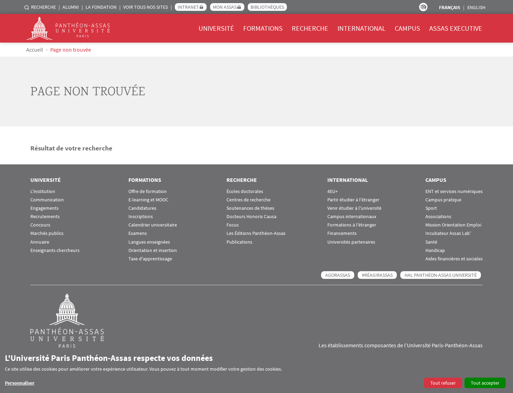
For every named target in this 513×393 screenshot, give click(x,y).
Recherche (43, 7)
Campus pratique (443, 200)
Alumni (70, 7)
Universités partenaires (351, 242)
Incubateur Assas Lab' (448, 233)
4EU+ (332, 191)
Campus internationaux (351, 217)
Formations (263, 28)
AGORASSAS (337, 275)
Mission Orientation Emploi (453, 225)
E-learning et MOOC (148, 200)
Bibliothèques (267, 7)
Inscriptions (140, 217)
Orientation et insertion (152, 250)
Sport (431, 208)
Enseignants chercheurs (55, 250)
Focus (232, 225)
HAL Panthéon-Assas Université (440, 275)
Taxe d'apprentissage (150, 259)
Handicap (435, 250)
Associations (438, 217)
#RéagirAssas (377, 275)
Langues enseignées (149, 242)
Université (216, 28)
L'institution (42, 191)
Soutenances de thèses (250, 208)
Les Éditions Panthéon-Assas (255, 233)
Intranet (188, 7)
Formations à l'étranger (351, 225)
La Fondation (101, 7)
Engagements (44, 208)
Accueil (34, 49)
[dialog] (256, 370)
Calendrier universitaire (152, 225)
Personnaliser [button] (20, 383)
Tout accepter (485, 383)
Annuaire (39, 242)
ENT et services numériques (454, 191)
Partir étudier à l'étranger (353, 200)
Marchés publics (47, 233)
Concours (40, 225)
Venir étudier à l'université (354, 208)
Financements (342, 233)
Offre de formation (147, 191)
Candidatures (142, 208)
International (361, 28)
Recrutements (45, 217)
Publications (239, 242)
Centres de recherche (248, 200)
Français (449, 7)
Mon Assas (225, 7)
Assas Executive (455, 28)
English (476, 7)
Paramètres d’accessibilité (423, 7)
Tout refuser (443, 383)
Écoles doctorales (244, 191)
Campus (407, 28)
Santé (431, 242)
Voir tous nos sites (145, 7)
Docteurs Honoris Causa (251, 217)
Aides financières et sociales (454, 259)
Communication (47, 200)
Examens (137, 233)
